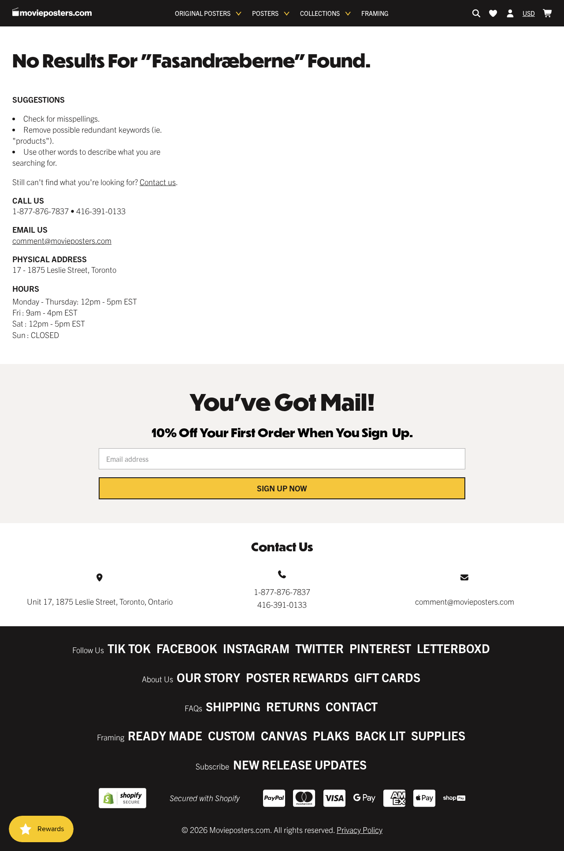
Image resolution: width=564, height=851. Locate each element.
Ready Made (165, 735)
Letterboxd (453, 648)
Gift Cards (387, 677)
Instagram (256, 648)
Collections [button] (320, 13)
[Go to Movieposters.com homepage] (52, 12)
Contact (352, 706)
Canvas (284, 735)
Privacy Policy (359, 830)
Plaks (331, 735)
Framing (375, 13)
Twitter (319, 648)
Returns (293, 706)
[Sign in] (510, 13)
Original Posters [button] (202, 13)
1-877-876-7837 (282, 592)
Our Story (208, 677)
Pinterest (380, 648)
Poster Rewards (297, 677)
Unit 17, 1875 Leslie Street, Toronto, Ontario (100, 601)
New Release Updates (300, 764)
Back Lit (380, 735)
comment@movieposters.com (61, 240)
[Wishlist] (493, 13)
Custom (231, 735)
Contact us (158, 182)
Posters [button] (265, 13)
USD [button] (529, 13)
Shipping (233, 706)
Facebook (186, 648)
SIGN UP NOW (282, 488)
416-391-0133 (282, 604)
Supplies (438, 735)
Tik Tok (129, 648)
